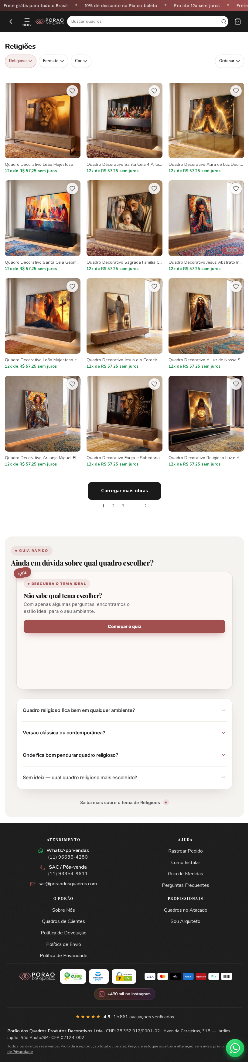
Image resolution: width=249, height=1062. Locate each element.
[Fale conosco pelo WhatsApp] (230, 1048)
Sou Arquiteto (182, 915)
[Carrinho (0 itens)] (237, 21)
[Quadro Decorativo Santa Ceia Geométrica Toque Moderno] (42, 226)
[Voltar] (11, 21)
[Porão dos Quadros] (49, 21)
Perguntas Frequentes (182, 879)
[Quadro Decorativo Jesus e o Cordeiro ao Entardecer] (124, 324)
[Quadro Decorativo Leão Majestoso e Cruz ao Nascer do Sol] (42, 324)
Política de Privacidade (62, 949)
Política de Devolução (62, 926)
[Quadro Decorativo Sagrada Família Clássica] (124, 226)
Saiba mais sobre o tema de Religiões (118, 796)
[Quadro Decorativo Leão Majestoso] (42, 129)
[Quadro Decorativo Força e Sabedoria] (124, 422)
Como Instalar (182, 856)
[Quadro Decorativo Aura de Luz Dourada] (206, 129)
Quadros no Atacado (182, 904)
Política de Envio (62, 938)
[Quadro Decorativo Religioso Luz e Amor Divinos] (206, 422)
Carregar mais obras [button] (124, 490)
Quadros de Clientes (62, 915)
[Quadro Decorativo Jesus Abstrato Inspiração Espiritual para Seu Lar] (206, 226)
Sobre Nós (62, 904)
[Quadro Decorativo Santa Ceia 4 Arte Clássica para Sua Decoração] (124, 129)
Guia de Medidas (182, 867)
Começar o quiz (124, 626)
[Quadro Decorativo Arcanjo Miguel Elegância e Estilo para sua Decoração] (42, 422)
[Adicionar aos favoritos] (72, 91)
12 (144, 506)
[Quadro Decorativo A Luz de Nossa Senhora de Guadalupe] (206, 324)
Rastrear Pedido (182, 845)
